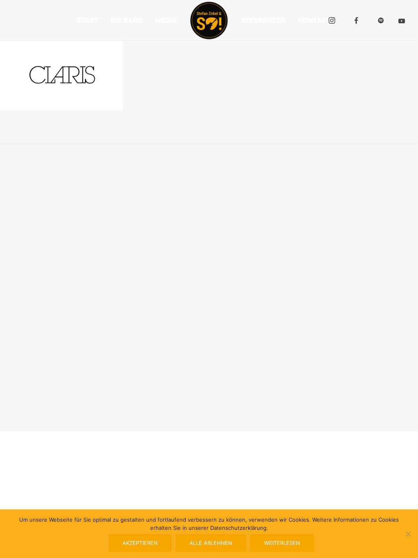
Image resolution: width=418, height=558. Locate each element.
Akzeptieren (140, 543)
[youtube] (402, 20)
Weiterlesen (282, 543)
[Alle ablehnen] (408, 534)
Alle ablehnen (210, 543)
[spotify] (380, 20)
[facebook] (356, 20)
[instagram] (331, 20)
